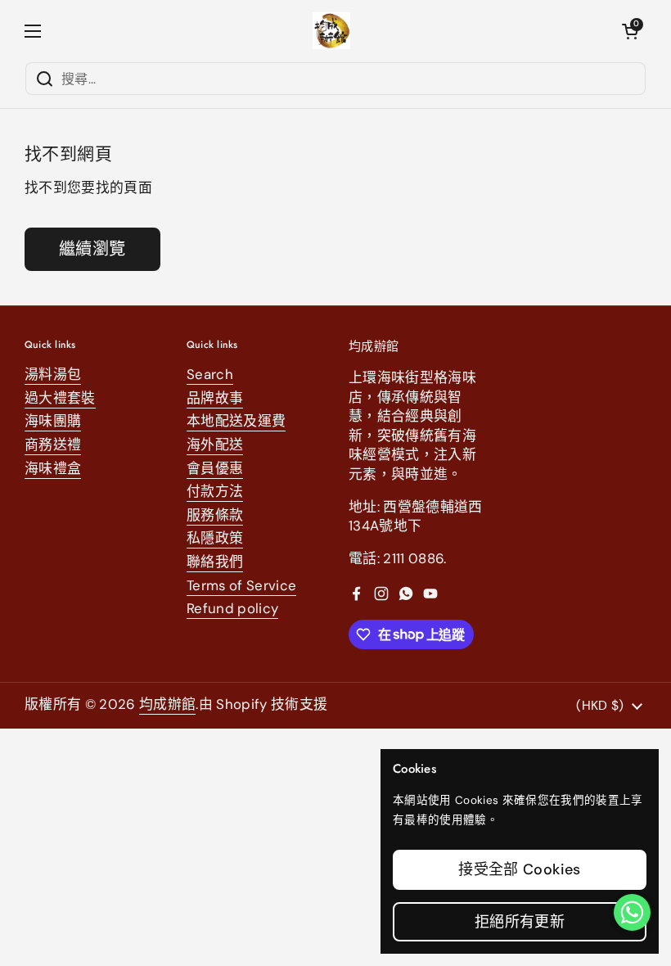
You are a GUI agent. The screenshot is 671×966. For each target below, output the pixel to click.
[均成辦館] (332, 30)
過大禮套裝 (60, 398)
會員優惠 (215, 468)
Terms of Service (241, 585)
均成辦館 (167, 704)
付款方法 (215, 491)
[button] (630, 31)
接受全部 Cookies (519, 869)
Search (210, 374)
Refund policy (232, 608)
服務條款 (215, 515)
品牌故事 (215, 398)
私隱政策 (215, 538)
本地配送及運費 (236, 421)
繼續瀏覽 (92, 249)
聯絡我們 (215, 562)
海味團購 (53, 421)
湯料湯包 (53, 374)
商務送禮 (53, 445)
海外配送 (215, 445)
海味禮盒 (53, 468)
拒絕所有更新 (520, 922)
